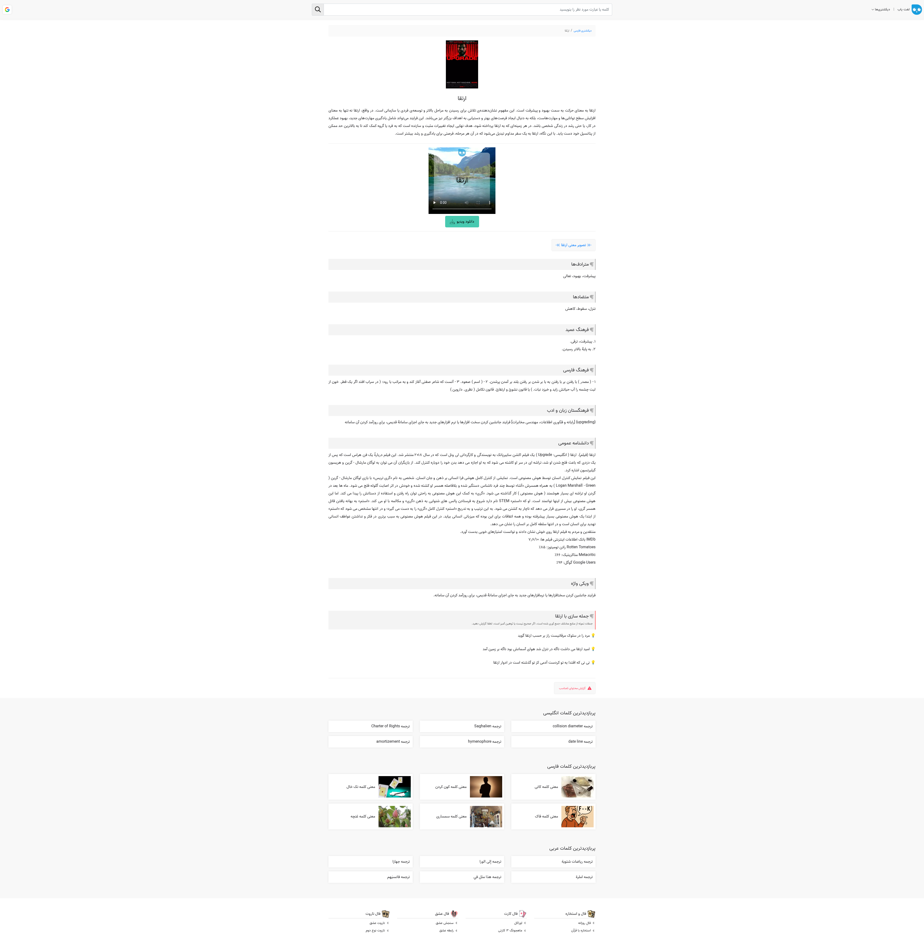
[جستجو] (318, 10)
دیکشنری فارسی (583, 30)
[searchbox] (462, 10)
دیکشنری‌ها (882, 9)
